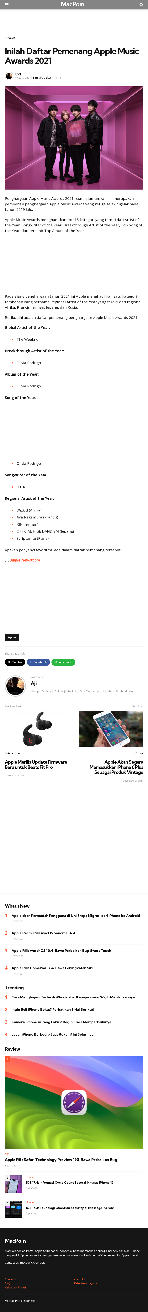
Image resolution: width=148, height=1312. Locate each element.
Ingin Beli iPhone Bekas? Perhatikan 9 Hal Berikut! (53, 1009)
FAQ (7, 1283)
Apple (12, 637)
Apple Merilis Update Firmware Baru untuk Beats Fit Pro (36, 764)
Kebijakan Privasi (15, 1287)
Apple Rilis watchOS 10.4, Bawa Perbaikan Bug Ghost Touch (61, 950)
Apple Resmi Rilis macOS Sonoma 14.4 (43, 933)
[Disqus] (74, 840)
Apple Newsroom (25, 560)
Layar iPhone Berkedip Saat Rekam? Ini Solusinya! (53, 1034)
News (11, 38)
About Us (80, 1279)
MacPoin (72, 4)
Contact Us (12, 1279)
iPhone (139, 753)
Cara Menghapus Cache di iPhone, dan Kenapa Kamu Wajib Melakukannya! (74, 997)
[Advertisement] (74, 20)
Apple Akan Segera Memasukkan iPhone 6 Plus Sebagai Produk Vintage (116, 767)
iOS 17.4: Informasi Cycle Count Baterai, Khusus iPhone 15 (69, 1182)
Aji (19, 73)
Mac (7, 1153)
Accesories (13, 753)
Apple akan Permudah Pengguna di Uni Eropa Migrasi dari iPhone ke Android (76, 915)
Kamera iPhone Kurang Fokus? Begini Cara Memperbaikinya (61, 1022)
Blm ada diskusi (42, 77)
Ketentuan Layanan (86, 1283)
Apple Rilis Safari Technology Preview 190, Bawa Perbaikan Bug (61, 1159)
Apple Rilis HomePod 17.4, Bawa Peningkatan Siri (52, 968)
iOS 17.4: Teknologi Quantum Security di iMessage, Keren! (70, 1208)
